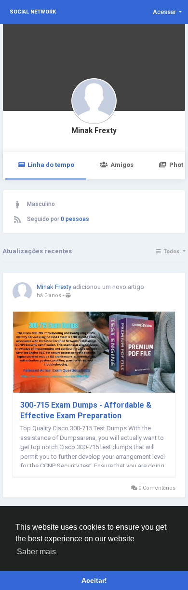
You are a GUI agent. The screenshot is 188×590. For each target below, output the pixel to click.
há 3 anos (49, 295)
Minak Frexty (94, 130)
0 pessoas (75, 219)
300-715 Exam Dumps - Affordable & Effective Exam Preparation (85, 410)
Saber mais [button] (36, 552)
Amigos (122, 164)
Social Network (33, 12)
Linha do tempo (50, 164)
